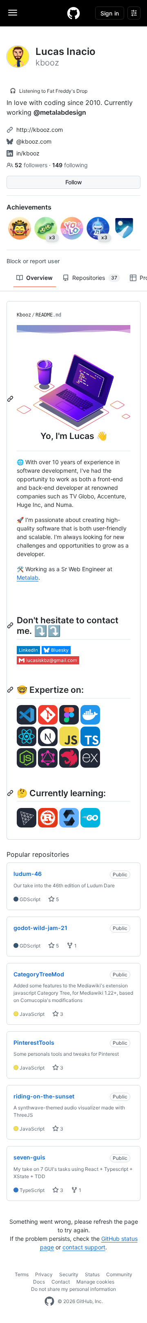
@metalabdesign (59, 112)
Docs (39, 1282)
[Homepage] (73, 13)
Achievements (29, 207)
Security (68, 1274)
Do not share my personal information (73, 1289)
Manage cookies (95, 1282)
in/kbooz (28, 153)
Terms (22, 1274)
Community (119, 1274)
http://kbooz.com (39, 129)
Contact (60, 1282)
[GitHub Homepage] (49, 1301)
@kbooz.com (33, 141)
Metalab (27, 577)
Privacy (44, 1274)
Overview (39, 277)
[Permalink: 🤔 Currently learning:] (11, 793)
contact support (83, 1247)
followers (32, 165)
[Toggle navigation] (13, 13)
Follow (73, 182)
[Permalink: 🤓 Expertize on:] (11, 689)
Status (92, 1274)
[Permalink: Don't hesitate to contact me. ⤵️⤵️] (11, 625)
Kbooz (24, 315)
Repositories (94, 277)
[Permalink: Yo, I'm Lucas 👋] (11, 398)
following (70, 165)
